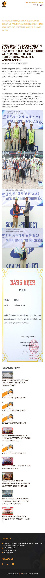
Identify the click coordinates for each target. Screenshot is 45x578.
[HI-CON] (4, 4)
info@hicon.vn (8, 553)
